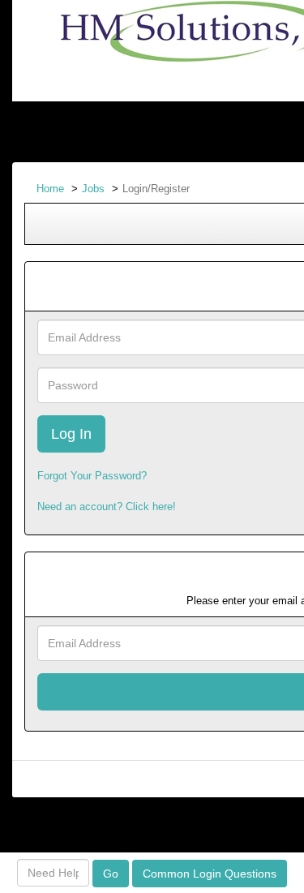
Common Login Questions (209, 873)
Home (50, 188)
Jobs (93, 188)
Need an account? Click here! (106, 506)
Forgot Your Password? (92, 476)
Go (110, 873)
